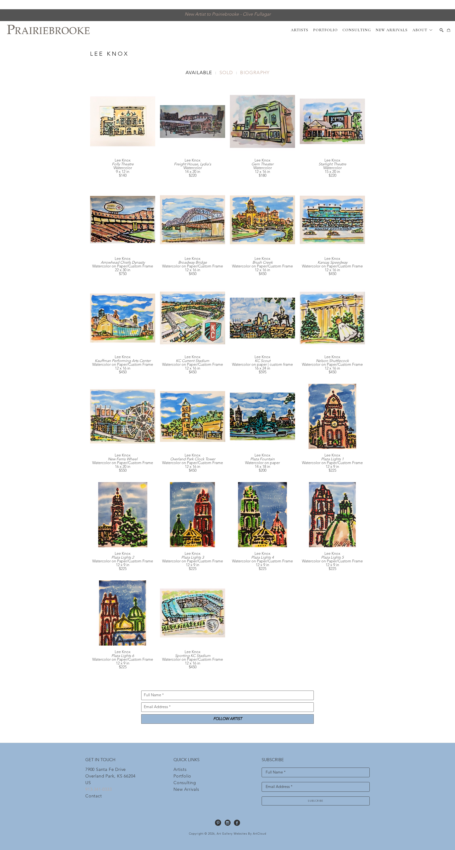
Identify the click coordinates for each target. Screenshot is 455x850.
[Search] (441, 30)
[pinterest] (218, 823)
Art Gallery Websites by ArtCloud (241, 833)
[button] (422, 29)
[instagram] (227, 823)
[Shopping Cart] (448, 30)
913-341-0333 (98, 789)
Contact (93, 796)
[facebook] (237, 823)
